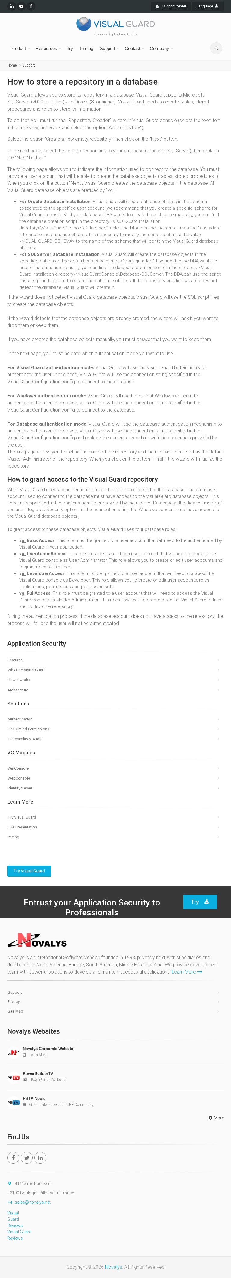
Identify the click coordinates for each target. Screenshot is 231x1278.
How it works (19, 680)
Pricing (86, 48)
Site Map (15, 1011)
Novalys (113, 1267)
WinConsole (18, 768)
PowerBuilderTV (38, 1073)
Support (107, 48)
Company (159, 48)
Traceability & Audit (25, 739)
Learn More (184, 972)
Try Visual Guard (22, 817)
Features (15, 660)
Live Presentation (22, 827)
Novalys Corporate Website (48, 1048)
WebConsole (19, 778)
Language (205, 6)
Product (18, 48)
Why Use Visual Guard (27, 670)
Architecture (18, 690)
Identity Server (20, 788)
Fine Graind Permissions (28, 729)
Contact (132, 48)
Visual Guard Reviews (15, 1219)
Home (12, 65)
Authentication (20, 719)
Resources (46, 48)
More (219, 1117)
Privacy (14, 1001)
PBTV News (34, 1098)
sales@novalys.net (33, 1202)
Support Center (174, 6)
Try (70, 48)
